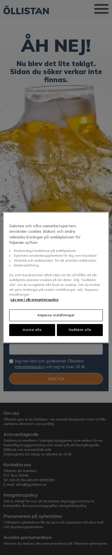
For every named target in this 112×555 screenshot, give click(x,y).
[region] (56, 277)
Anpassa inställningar (56, 315)
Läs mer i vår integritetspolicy (35, 300)
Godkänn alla (80, 330)
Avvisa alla (32, 330)
